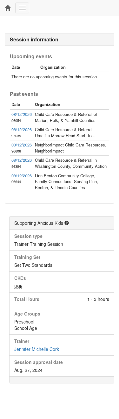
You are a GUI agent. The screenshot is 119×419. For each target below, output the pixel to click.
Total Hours (26, 299)
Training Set (27, 257)
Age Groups (27, 313)
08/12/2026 (21, 114)
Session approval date (38, 362)
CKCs (20, 278)
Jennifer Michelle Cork (36, 349)
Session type (28, 236)
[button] (66, 223)
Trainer (21, 341)
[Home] (7, 8)
